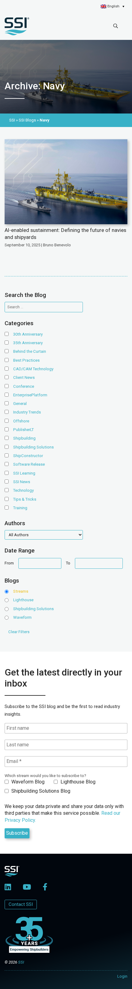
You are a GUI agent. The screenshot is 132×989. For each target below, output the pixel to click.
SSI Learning (24, 473)
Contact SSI (21, 904)
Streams (20, 591)
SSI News (21, 481)
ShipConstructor (28, 455)
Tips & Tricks (24, 499)
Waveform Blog (27, 782)
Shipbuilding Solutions (33, 447)
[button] (112, 6)
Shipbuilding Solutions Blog (40, 791)
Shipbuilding (24, 438)
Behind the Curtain (29, 351)
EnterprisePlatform (30, 395)
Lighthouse (23, 600)
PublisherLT (23, 429)
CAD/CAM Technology (33, 369)
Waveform (22, 617)
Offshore (21, 421)
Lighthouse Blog (77, 782)
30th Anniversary (28, 334)
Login (122, 976)
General (20, 403)
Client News (24, 377)
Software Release (29, 464)
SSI (21, 962)
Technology (23, 490)
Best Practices (26, 360)
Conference (23, 386)
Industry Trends (27, 412)
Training (20, 508)
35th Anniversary (28, 343)
